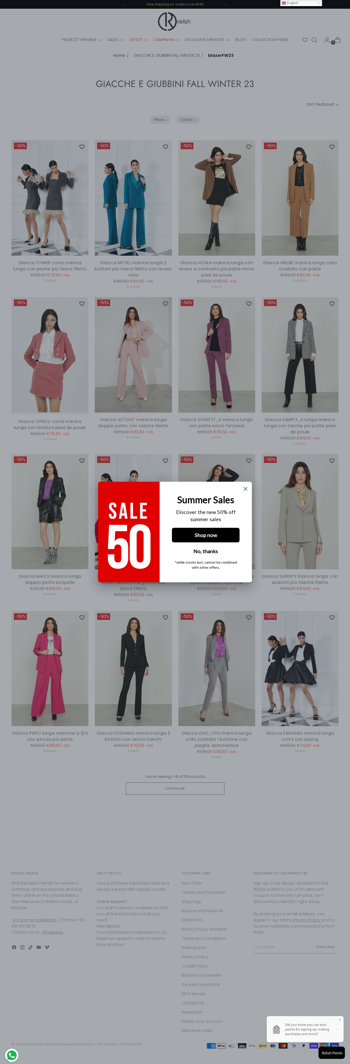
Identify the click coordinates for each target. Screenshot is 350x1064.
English (292, 3)
